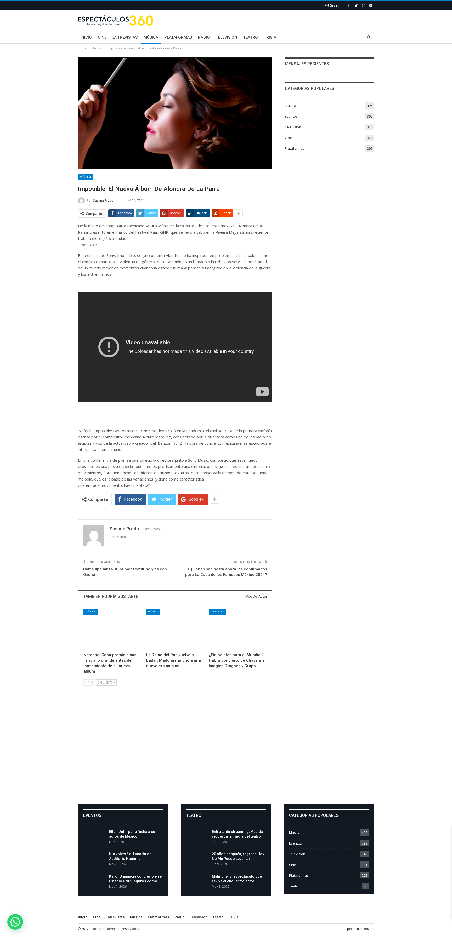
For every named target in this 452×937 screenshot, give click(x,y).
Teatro (250, 37)
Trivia (270, 37)
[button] (15, 922)
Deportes (217, 611)
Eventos (291, 116)
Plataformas (178, 37)
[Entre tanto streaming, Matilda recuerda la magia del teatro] (197, 837)
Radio (204, 37)
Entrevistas (125, 37)
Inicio (86, 37)
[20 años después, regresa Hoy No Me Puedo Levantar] (197, 860)
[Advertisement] (226, 751)
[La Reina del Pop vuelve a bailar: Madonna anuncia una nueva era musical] (175, 629)
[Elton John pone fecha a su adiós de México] (94, 837)
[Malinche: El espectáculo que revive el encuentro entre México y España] (197, 882)
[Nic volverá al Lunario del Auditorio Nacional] (94, 860)
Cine (102, 37)
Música (151, 37)
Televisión (226, 37)
